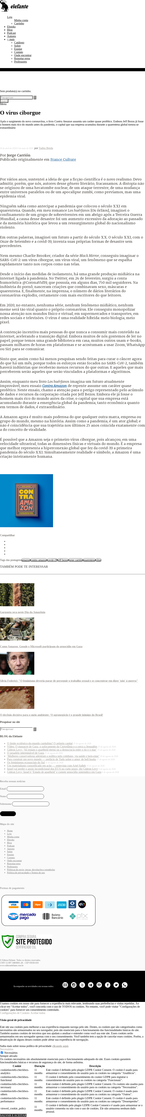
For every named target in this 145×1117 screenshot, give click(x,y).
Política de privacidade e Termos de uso (26, 872)
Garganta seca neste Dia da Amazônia (22, 612)
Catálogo (19, 42)
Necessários (11, 1052)
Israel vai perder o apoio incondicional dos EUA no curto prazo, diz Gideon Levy (52, 768)
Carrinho (19, 23)
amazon (26, 560)
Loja (9, 17)
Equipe (18, 48)
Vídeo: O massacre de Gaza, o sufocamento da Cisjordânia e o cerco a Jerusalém (52, 746)
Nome (3, 796)
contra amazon (39, 560)
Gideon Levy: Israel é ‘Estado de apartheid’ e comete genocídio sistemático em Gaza (54, 771)
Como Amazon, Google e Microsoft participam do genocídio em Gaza (41, 646)
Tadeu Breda (46, 148)
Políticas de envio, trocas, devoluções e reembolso (31, 869)
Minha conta (21, 20)
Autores (11, 36)
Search (4, 100)
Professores (20, 61)
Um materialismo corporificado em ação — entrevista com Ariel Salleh (46, 765)
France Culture (63, 159)
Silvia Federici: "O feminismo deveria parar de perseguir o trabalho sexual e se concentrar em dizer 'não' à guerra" (69, 680)
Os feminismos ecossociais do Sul (26, 762)
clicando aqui (60, 1046)
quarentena (89, 560)
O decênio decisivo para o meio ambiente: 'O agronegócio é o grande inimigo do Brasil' (51, 714)
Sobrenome (5, 803)
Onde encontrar (22, 55)
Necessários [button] (6, 1049)
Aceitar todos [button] (37, 1012)
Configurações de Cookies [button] (15, 1012)
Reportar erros (22, 58)
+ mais (10, 39)
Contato (18, 52)
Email (3, 788)
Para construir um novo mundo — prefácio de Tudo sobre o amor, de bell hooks (51, 759)
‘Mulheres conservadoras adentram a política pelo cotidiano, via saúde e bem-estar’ (53, 756)
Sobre (17, 45)
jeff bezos (62, 560)
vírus (98, 560)
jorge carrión (76, 560)
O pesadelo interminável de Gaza (25, 752)
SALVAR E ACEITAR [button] (13, 1115)
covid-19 (52, 560)
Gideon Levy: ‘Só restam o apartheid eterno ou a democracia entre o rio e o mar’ (52, 749)
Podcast (11, 32)
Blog (10, 29)
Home (10, 830)
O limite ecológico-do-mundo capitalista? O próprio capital (39, 743)
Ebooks (11, 26)
